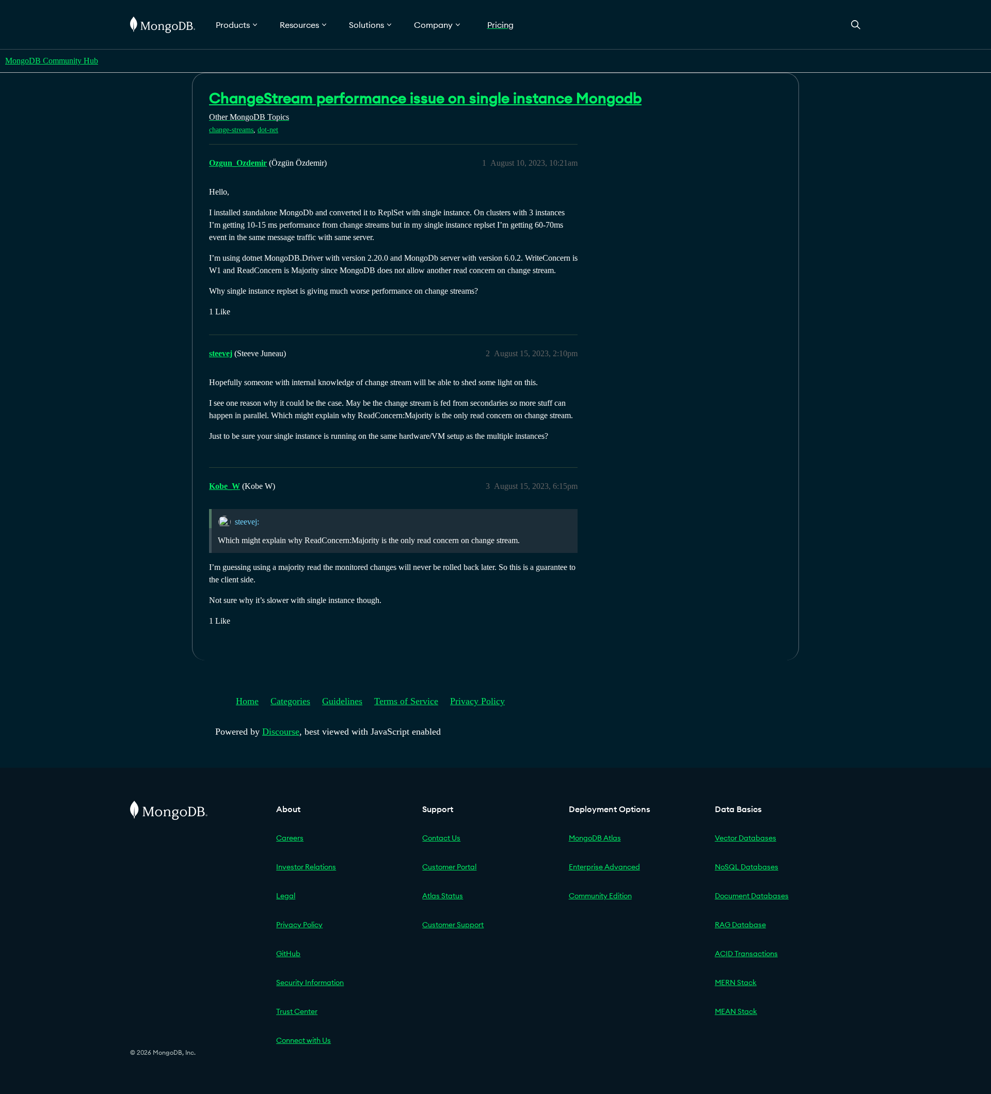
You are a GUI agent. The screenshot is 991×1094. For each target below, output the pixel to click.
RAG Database (740, 924)
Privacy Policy (477, 701)
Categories (290, 701)
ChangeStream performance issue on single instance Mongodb (425, 98)
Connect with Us (303, 1040)
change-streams (231, 130)
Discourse (280, 731)
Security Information (310, 982)
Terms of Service (406, 701)
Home (247, 701)
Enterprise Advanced (604, 866)
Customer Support (453, 924)
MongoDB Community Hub (51, 60)
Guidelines (342, 701)
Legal (285, 895)
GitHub (288, 953)
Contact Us (441, 838)
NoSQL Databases (746, 866)
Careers (289, 838)
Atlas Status (442, 895)
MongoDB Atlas (595, 838)
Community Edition (600, 895)
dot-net (268, 130)
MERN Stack (736, 982)
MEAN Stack (736, 1011)
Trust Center (296, 1011)
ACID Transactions (746, 953)
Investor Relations (306, 866)
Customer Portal (449, 866)
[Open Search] (856, 24)
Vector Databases (745, 838)
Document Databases (752, 895)
